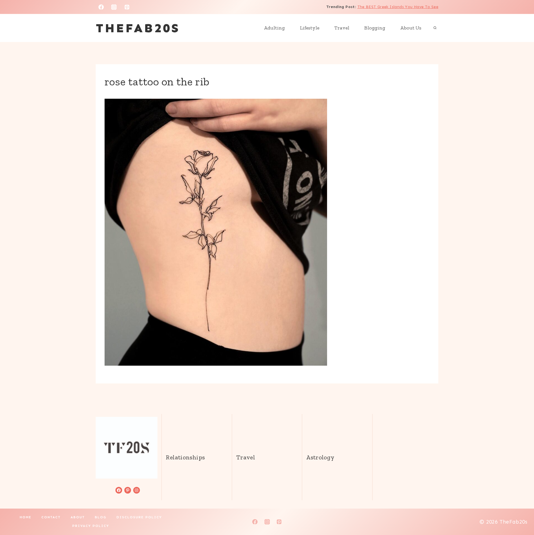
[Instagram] (114, 7)
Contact (51, 517)
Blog (101, 517)
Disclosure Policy (139, 517)
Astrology (320, 457)
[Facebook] (101, 7)
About (78, 517)
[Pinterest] (127, 7)
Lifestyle (309, 28)
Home (25, 517)
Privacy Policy (90, 526)
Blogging (374, 28)
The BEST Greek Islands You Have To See (397, 6)
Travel (341, 28)
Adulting (274, 28)
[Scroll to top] (520, 513)
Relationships (185, 457)
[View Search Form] (435, 28)
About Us (410, 28)
